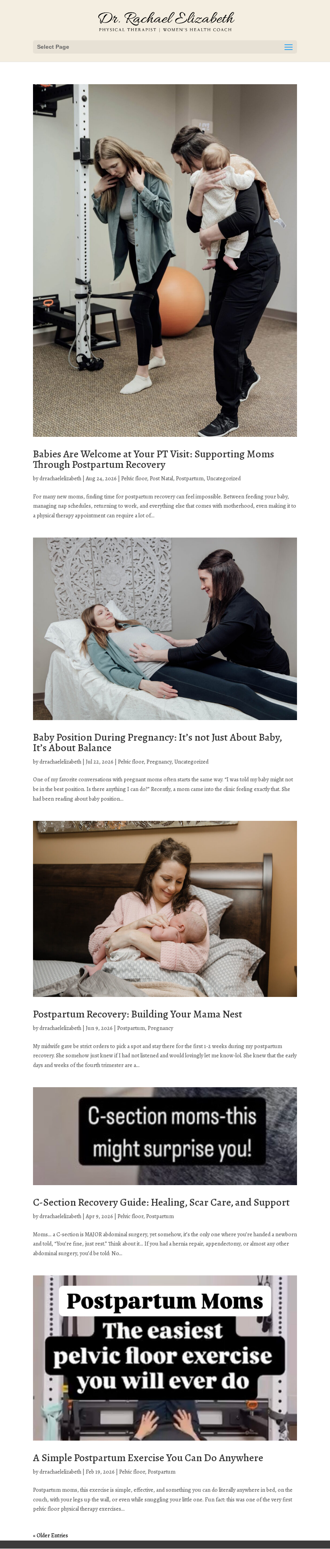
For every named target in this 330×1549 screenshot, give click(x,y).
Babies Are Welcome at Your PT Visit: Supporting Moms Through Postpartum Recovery (153, 459)
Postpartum (190, 478)
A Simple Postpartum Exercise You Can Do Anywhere (148, 1458)
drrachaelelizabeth (60, 478)
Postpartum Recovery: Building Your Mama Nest (137, 1014)
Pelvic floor (134, 478)
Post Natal (161, 478)
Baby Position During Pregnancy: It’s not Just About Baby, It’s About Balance (157, 742)
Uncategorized (223, 478)
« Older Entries (50, 1535)
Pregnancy (158, 762)
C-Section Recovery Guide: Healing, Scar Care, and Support (161, 1202)
